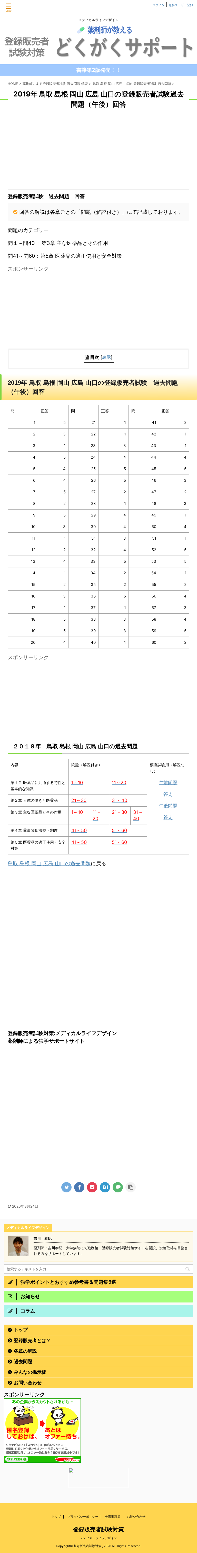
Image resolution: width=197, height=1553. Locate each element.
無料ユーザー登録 (181, 5)
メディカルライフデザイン (100, 1538)
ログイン (158, 5)
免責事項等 (112, 1517)
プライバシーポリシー (82, 1517)
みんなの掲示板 (30, 1372)
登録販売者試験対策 (98, 1529)
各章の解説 (25, 1351)
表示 (106, 357)
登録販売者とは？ (32, 1340)
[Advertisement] (98, 151)
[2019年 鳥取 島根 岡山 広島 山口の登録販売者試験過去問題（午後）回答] (105, 1187)
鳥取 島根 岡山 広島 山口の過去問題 (49, 863)
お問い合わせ (28, 1382)
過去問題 (23, 1361)
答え (168, 794)
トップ (21, 1330)
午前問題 (168, 782)
